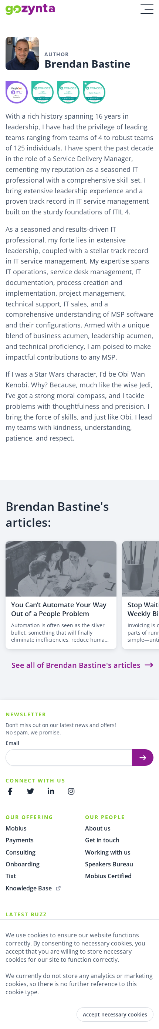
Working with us (108, 852)
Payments (20, 840)
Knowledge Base (29, 888)
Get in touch (102, 840)
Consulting (20, 852)
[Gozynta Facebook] (10, 791)
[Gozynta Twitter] (30, 791)
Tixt (11, 876)
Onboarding (23, 864)
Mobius (16, 828)
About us (98, 828)
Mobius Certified (108, 876)
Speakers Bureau (109, 864)
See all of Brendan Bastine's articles (76, 665)
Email (12, 743)
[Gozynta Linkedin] (50, 791)
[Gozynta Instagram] (71, 791)
